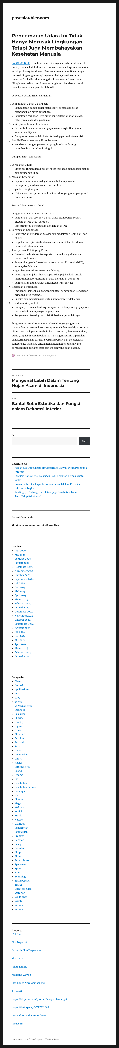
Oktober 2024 (22, 619)
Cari (14, 435)
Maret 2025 (21, 599)
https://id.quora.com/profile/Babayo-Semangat (39, 999)
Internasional (22, 766)
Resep (18, 844)
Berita (18, 701)
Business (20, 709)
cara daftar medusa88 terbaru (29, 1015)
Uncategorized (50, 355)
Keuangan (20, 791)
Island (18, 770)
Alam (18, 681)
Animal (19, 685)
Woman (19, 905)
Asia (17, 693)
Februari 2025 (23, 603)
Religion (19, 840)
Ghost (18, 758)
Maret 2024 (21, 648)
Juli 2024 (20, 631)
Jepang (19, 774)
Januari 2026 (22, 562)
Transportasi (22, 880)
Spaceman (21, 864)
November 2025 (24, 570)
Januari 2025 (22, 607)
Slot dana (17, 958)
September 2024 (24, 623)
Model (18, 811)
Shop (18, 852)
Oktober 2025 (22, 575)
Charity (19, 717)
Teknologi (20, 876)
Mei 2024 (20, 640)
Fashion (19, 738)
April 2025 (21, 595)
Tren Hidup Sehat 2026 (28, 496)
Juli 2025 (20, 583)
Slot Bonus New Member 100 (28, 982)
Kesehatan (21, 783)
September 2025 (24, 579)
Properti (19, 835)
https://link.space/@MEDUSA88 (30, 1007)
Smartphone (22, 860)
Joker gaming (19, 966)
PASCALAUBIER (21, 63)
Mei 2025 (20, 591)
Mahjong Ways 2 (21, 974)
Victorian (20, 892)
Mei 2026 (20, 554)
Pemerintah (21, 827)
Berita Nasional (23, 705)
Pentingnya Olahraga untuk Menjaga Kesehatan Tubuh (46, 492)
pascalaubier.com (30, 17)
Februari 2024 (23, 652)
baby (17, 697)
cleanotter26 (22, 355)
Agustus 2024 (22, 627)
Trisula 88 (17, 991)
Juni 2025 (20, 587)
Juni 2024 (20, 636)
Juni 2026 (20, 550)
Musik (18, 815)
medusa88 (18, 1023)
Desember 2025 (24, 566)
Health (18, 762)
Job (16, 779)
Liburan (19, 799)
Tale (17, 872)
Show (18, 856)
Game (18, 750)
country (19, 722)
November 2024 (24, 615)
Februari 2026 (23, 558)
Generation (21, 754)
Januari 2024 (22, 656)
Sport (18, 868)
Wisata (18, 901)
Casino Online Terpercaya (26, 950)
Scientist (20, 848)
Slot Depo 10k (19, 942)
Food (17, 746)
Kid (17, 795)
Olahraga (20, 823)
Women (19, 909)
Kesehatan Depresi (25, 787)
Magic (18, 803)
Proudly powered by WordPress (44, 1039)
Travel (18, 884)
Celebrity (20, 713)
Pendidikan (21, 831)
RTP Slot (17, 934)
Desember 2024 (24, 611)
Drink (18, 730)
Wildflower (21, 896)
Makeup (19, 807)
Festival (19, 742)
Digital (18, 726)
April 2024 (21, 644)
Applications (22, 689)
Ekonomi (20, 734)
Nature (19, 819)
